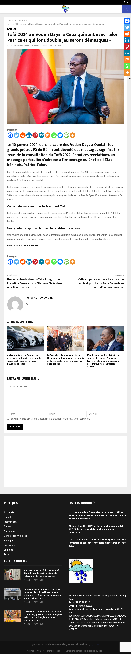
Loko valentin (76, 512)
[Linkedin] (29, 135)
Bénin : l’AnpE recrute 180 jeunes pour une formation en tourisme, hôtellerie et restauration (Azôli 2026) (98, 542)
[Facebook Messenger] (60, 135)
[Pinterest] (35, 135)
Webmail (30, 651)
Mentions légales (55, 651)
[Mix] (47, 135)
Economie (9, 545)
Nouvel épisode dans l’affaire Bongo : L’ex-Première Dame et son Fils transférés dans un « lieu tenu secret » (34, 283)
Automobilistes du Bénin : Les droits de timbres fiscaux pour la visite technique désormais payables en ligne (24, 359)
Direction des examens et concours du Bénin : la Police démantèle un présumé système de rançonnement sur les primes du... (42, 594)
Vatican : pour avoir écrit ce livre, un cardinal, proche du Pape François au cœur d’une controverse (101, 283)
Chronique (9, 531)
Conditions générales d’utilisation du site (84, 651)
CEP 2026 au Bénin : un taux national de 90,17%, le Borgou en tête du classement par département (96, 529)
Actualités (12, 29)
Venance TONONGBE (20, 45)
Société (8, 517)
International (10, 521)
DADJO (72, 539)
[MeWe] (41, 135)
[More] (72, 135)
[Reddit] (23, 135)
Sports (7, 526)
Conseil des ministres (15, 536)
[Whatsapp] (54, 135)
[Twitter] (16, 135)
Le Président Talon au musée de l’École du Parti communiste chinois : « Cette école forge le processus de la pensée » (65, 359)
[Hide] (129, 78)
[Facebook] (10, 135)
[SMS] (66, 135)
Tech (6, 554)
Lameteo (8, 550)
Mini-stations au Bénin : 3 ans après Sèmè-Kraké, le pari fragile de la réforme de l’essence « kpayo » (42, 573)
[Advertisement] (65, 461)
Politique (8, 540)
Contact (40, 651)
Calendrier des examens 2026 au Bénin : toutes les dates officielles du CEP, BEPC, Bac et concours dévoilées (98, 515)
